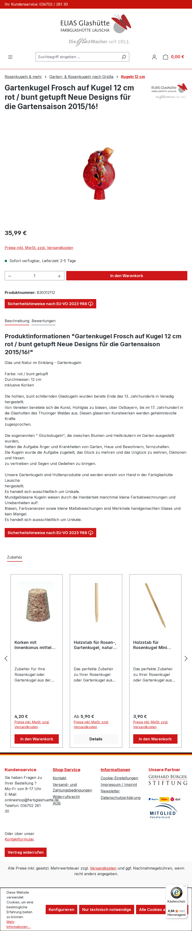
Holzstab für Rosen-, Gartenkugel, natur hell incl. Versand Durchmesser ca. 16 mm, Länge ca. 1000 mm (95, 645)
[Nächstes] (186, 658)
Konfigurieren (61, 909)
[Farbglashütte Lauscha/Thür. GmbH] (169, 99)
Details (95, 739)
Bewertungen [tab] (43, 320)
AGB (57, 803)
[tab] (17, 321)
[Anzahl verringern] (10, 275)
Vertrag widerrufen (26, 852)
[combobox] (77, 56)
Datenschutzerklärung (120, 797)
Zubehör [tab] (14, 557)
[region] (96, 174)
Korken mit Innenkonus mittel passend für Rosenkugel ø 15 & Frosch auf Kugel (33, 645)
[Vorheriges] (5, 658)
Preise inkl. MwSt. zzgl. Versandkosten (39, 247)
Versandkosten (103, 868)
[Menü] (10, 56)
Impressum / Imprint (119, 784)
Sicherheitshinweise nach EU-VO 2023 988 (48, 303)
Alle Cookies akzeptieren (162, 909)
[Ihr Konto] (154, 56)
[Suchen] (123, 56)
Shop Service (66, 769)
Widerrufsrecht (66, 796)
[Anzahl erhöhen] (59, 275)
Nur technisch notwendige (106, 909)
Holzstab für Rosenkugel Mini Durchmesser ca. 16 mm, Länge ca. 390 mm (153, 645)
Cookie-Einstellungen (119, 778)
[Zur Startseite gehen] (96, 30)
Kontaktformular (19, 839)
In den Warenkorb (126, 275)
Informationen (115, 769)
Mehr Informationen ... (19, 924)
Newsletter (110, 791)
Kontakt (59, 778)
